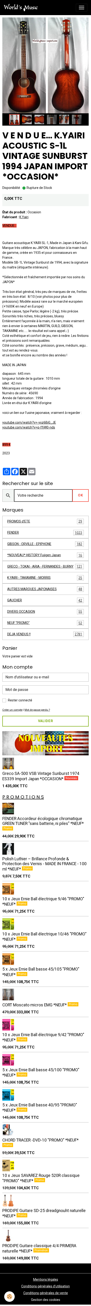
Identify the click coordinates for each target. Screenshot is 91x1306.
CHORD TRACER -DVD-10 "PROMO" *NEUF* (40, 1140)
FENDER (44, 533)
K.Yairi (23, 217)
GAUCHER (44, 600)
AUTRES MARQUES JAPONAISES (44, 589)
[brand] (22, 7)
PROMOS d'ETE (44, 521)
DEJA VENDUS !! (44, 634)
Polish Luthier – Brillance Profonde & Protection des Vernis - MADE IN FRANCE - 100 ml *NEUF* (44, 864)
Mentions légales (45, 1279)
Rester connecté (20, 700)
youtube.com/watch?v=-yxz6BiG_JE (29, 422)
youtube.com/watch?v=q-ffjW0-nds (28, 427)
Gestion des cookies (45, 1300)
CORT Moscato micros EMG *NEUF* (35, 1005)
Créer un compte (12, 709)
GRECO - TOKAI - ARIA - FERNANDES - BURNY (44, 567)
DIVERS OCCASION (44, 612)
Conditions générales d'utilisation (45, 1286)
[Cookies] (9, 1296)
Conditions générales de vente (45, 1293)
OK (80, 495)
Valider (45, 721)
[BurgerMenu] (81, 7)
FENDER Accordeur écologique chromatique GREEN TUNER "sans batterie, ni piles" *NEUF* (43, 821)
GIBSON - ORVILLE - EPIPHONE (44, 544)
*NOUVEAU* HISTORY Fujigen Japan (44, 555)
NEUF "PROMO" (44, 623)
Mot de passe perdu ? (37, 709)
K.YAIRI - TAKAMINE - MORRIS (44, 578)
